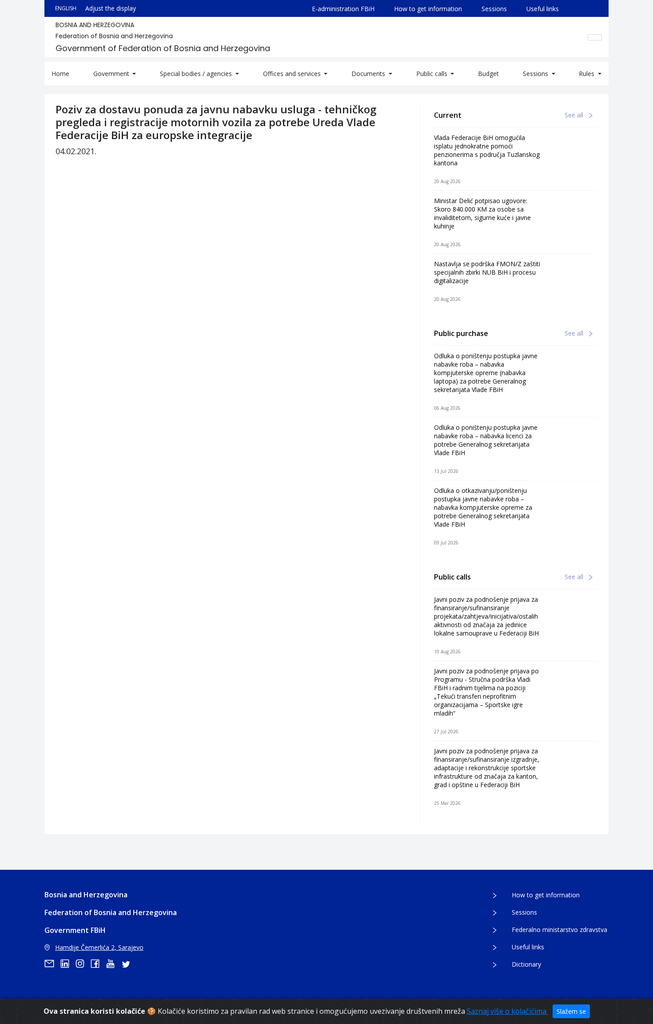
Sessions (494, 8)
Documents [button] (369, 73)
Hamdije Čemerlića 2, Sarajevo (99, 947)
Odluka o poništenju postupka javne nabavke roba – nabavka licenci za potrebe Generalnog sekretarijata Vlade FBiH (486, 440)
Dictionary (526, 964)
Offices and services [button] (293, 73)
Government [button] (112, 73)
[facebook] (98, 963)
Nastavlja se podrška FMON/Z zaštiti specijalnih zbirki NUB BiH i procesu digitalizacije (487, 272)
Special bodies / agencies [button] (197, 73)
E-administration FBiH (343, 8)
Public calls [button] (432, 73)
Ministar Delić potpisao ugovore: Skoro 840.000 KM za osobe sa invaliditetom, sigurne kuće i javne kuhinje (482, 213)
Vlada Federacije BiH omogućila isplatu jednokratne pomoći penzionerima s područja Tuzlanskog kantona (487, 150)
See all (575, 115)
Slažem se (571, 1011)
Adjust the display (110, 8)
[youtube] (113, 963)
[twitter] (128, 963)
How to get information (428, 8)
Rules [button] (587, 73)
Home (60, 73)
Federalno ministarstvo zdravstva (559, 929)
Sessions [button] (536, 73)
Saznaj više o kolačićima (507, 1011)
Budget (488, 73)
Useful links (542, 8)
